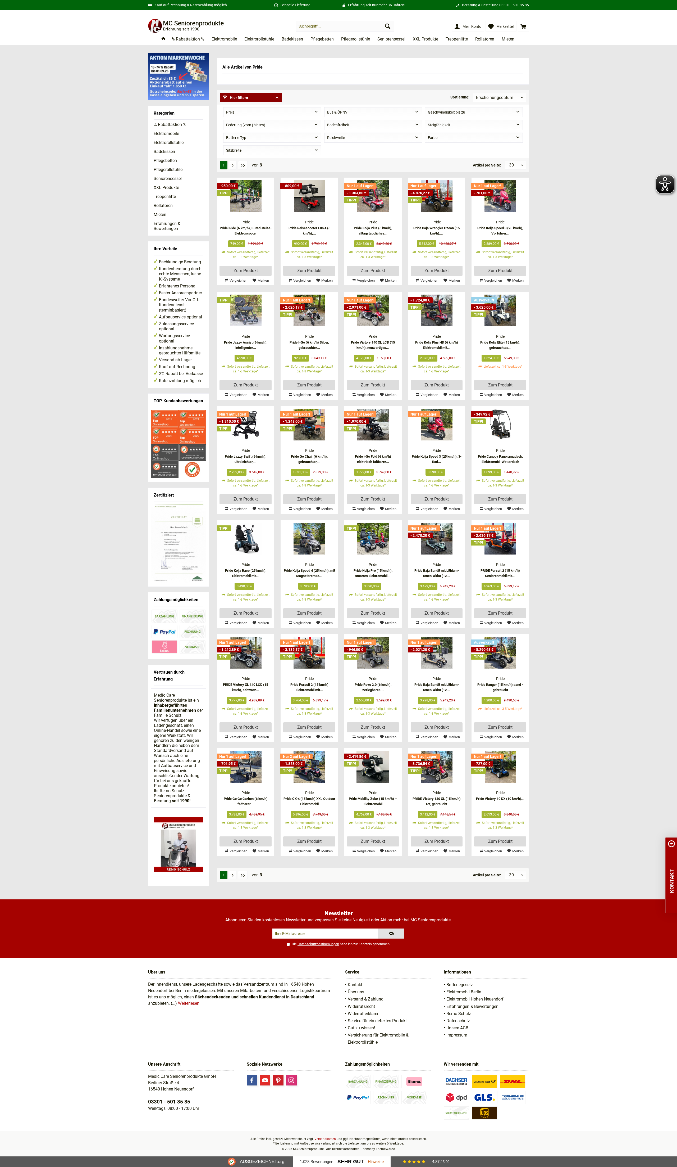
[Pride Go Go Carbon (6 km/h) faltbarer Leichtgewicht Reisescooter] (245, 767)
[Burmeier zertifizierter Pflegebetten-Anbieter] (178, 543)
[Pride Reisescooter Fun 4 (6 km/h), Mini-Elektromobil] (309, 196)
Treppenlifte (165, 196)
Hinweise (376, 1161)
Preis (230, 112)
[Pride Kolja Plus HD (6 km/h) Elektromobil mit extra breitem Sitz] (437, 310)
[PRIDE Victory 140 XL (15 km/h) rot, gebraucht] (437, 767)
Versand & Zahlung (365, 999)
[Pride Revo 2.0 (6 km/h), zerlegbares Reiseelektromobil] (373, 653)
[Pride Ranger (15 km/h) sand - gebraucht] (500, 653)
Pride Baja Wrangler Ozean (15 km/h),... (436, 230)
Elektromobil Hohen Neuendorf (475, 999)
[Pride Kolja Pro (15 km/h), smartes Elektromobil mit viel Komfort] (373, 539)
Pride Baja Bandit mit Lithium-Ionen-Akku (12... (436, 573)
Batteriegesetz (459, 984)
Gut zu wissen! (361, 1027)
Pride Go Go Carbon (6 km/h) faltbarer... (246, 801)
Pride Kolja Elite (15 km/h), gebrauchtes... (500, 345)
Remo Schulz (458, 1013)
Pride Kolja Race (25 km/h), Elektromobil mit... (245, 573)
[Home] (163, 39)
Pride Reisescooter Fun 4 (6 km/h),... (309, 230)
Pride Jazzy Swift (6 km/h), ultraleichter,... (245, 459)
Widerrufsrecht (361, 1006)
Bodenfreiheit (338, 125)
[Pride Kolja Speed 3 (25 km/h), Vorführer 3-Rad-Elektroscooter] (500, 196)
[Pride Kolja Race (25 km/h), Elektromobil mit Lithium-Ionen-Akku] (245, 539)
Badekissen (164, 151)
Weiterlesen (188, 1003)
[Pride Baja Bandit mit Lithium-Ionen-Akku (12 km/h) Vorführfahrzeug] (437, 653)
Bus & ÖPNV (337, 112)
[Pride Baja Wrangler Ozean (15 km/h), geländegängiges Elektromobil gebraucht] (437, 196)
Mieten (160, 214)
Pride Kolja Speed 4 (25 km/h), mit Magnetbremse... (309, 573)
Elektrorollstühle (169, 142)
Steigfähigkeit (439, 125)
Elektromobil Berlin (463, 991)
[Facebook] (252, 1080)
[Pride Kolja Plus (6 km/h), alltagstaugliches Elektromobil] (373, 196)
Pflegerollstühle (168, 169)
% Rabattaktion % (170, 124)
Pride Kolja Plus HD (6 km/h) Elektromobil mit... (436, 345)
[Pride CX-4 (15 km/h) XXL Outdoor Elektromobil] (309, 767)
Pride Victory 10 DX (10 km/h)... (500, 799)
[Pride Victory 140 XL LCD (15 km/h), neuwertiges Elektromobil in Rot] (373, 310)
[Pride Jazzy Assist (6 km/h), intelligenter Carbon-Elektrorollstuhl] (245, 310)
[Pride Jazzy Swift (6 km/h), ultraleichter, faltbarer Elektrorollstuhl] (245, 424)
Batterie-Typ (236, 138)
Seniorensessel (168, 178)
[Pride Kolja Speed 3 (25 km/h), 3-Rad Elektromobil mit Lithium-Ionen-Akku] (437, 424)
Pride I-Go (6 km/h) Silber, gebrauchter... (309, 345)
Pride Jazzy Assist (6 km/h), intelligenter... (245, 345)
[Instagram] (291, 1080)
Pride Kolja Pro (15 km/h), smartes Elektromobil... (373, 573)
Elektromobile (166, 133)
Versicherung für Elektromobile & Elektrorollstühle (378, 1039)
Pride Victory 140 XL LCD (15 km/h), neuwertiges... (373, 345)
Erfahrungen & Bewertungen (167, 226)
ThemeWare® (385, 1149)
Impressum (456, 1035)
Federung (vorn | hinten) (245, 125)
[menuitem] (523, 26)
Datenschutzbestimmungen (318, 944)
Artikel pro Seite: (487, 165)
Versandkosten (325, 1139)
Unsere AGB (457, 1027)
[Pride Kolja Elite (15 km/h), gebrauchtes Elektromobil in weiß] (500, 310)
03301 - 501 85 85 (514, 5)
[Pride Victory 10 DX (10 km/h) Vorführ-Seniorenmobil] (500, 767)
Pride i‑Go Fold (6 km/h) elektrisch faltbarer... (373, 459)
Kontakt (355, 984)
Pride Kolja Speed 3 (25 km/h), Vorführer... (500, 230)
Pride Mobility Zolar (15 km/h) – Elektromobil (373, 801)
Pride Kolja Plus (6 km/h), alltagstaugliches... (373, 230)
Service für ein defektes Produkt (377, 1020)
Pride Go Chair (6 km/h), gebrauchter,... (309, 459)
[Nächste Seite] (232, 165)
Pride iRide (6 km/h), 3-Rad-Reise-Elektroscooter (246, 230)
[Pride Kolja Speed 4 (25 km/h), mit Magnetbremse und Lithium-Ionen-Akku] (309, 539)
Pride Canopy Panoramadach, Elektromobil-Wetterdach (500, 459)
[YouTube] (265, 1080)
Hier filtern (238, 98)
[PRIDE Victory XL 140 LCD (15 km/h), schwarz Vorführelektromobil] (245, 653)
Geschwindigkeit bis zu (446, 112)
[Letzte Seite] (243, 165)
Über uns (356, 991)
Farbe (432, 138)
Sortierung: (459, 97)
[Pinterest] (278, 1080)
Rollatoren (163, 205)
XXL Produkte (166, 187)
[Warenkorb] (523, 26)
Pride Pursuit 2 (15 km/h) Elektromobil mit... (309, 687)
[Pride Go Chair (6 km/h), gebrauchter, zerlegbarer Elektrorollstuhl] (309, 424)
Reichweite (336, 138)
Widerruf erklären (363, 1013)
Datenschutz (458, 1020)
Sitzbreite (233, 150)
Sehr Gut (350, 1161)
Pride (245, 222)
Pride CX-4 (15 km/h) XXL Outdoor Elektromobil (309, 801)
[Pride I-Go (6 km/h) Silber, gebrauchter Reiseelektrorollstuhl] (309, 310)
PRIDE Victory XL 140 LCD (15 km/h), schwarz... (245, 687)
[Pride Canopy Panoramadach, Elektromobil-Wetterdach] (500, 424)
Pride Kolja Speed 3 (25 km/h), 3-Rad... (436, 459)
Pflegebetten (165, 160)
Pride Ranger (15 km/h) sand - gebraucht (500, 687)
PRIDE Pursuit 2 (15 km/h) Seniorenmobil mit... (500, 573)
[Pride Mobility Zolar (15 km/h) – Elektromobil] (373, 767)
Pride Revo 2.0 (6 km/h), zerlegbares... (373, 687)
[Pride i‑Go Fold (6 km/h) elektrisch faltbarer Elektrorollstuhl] (373, 424)
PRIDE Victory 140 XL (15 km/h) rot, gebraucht (437, 801)
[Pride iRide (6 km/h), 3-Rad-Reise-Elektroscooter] (245, 196)
